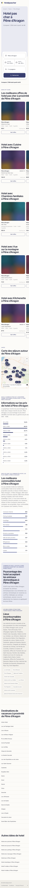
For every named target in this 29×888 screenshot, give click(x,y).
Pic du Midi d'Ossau (6, 738)
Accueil (5, 9)
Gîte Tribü (3, 224)
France (10, 9)
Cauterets (4, 767)
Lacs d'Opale (4, 813)
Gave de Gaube (5, 805)
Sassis (3, 784)
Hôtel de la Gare (5, 124)
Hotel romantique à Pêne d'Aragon (10, 862)
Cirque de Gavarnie (6, 751)
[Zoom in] (27, 359)
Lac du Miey (4, 747)
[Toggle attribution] (27, 385)
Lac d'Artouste (5, 796)
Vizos (2, 788)
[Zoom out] (27, 361)
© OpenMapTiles (13, 384)
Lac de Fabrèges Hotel (7, 726)
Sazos (3, 776)
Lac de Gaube (5, 800)
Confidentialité (4, 885)
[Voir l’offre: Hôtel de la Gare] (13, 111)
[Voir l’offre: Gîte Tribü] (13, 211)
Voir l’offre (13, 132)
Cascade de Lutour (6, 817)
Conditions (11, 885)
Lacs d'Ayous (4, 730)
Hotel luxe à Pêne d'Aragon (8, 858)
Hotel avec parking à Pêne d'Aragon (10, 849)
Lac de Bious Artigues (7, 734)
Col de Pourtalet (5, 743)
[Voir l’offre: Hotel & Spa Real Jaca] (13, 159)
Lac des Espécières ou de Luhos (10, 759)
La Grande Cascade (6, 755)
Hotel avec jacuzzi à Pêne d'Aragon (10, 845)
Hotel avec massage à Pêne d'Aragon (11, 854)
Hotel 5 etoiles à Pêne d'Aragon (9, 866)
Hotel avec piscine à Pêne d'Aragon (10, 841)
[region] (15, 372)
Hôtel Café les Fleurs (6, 277)
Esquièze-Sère (5, 771)
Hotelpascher (10, 3)
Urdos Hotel (4, 722)
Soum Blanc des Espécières (8, 821)
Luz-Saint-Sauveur (6, 763)
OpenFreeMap (6, 384)
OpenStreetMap (6, 386)
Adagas (3, 809)
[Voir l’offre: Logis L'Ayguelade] (13, 313)
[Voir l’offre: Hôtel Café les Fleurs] (13, 264)
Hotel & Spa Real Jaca (7, 173)
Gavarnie (3, 792)
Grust (2, 780)
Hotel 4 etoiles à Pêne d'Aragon (9, 870)
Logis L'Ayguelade (6, 326)
